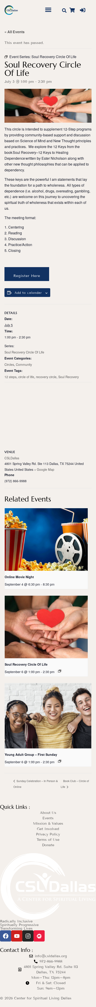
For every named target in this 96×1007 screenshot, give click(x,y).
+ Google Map (44, 469)
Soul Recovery (68, 377)
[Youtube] (16, 936)
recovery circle (46, 377)
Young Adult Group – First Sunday (31, 754)
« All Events (14, 31)
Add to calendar (28, 292)
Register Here (26, 276)
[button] (48, 9)
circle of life (26, 377)
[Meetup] (39, 936)
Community (24, 364)
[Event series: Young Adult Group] (59, 761)
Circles (9, 364)
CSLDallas (11, 458)
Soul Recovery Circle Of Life (24, 352)
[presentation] (46, 539)
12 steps (10, 377)
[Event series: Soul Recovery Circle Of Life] (59, 671)
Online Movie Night (19, 577)
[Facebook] (5, 936)
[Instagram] (27, 936)
